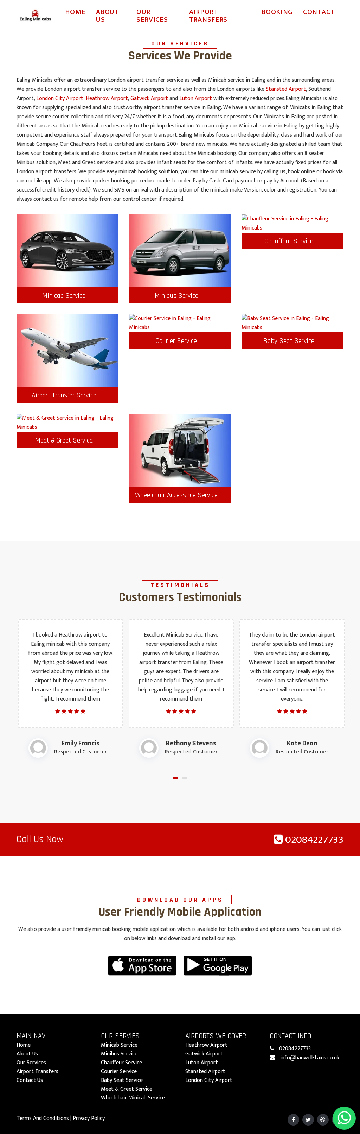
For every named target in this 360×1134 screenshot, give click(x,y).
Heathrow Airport (107, 98)
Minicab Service (63, 295)
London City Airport (59, 98)
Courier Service (176, 340)
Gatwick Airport (149, 98)
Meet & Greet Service (64, 440)
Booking (277, 12)
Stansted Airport (286, 89)
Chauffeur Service (289, 241)
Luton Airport (195, 98)
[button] (175, 778)
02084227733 (313, 839)
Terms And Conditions (43, 1118)
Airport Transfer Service (64, 395)
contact (319, 12)
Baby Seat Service (288, 340)
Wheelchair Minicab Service (133, 1098)
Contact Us (30, 1080)
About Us (107, 16)
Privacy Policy (89, 1118)
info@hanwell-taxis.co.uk (309, 1058)
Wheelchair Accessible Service (176, 495)
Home (75, 12)
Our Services (152, 16)
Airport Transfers (208, 16)
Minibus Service (176, 295)
